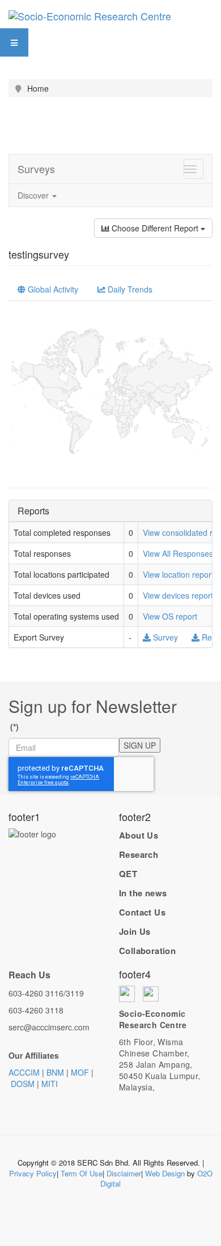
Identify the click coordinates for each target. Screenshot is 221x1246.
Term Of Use (82, 1173)
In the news (143, 893)
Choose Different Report (155, 228)
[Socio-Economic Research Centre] (89, 14)
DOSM (23, 1083)
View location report (178, 574)
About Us (138, 835)
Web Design (165, 1173)
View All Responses (178, 553)
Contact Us (142, 912)
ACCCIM (24, 1072)
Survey (165, 637)
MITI (49, 1083)
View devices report (178, 595)
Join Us (135, 931)
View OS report (170, 616)
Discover (34, 195)
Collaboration (147, 950)
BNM (55, 1072)
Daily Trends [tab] (128, 289)
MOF (80, 1072)
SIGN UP (140, 745)
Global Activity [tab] (52, 289)
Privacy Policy (33, 1173)
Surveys (36, 168)
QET (128, 873)
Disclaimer (124, 1173)
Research (138, 854)
